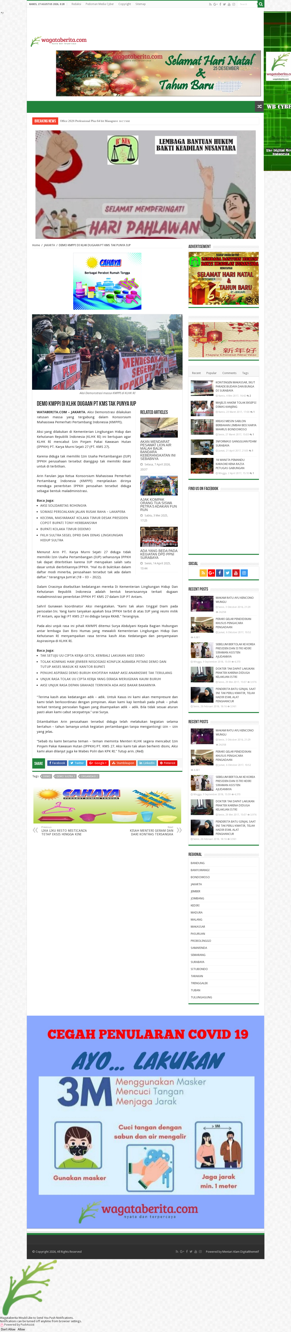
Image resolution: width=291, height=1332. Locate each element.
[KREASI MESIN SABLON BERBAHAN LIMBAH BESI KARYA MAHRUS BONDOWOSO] (202, 427)
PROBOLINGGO (201, 940)
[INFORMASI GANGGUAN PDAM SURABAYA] (202, 447)
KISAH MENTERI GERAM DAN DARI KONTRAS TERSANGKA (151, 831)
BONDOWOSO (200, 877)
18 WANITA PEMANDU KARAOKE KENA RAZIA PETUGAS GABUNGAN (230, 464)
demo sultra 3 (66, 776)
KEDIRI (195, 905)
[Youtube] (229, 4)
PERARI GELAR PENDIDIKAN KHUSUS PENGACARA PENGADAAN (233, 623)
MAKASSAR (198, 926)
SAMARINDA (199, 948)
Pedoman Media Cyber (100, 4)
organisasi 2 (89, 776)
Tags (245, 373)
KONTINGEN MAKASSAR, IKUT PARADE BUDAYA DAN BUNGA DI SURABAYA (235, 386)
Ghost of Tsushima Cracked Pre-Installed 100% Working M (96, 121)
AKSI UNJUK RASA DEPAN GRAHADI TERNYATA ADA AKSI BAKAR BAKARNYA (97, 685)
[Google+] (215, 4)
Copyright (124, 4)
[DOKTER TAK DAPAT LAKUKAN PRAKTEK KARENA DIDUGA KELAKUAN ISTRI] (202, 674)
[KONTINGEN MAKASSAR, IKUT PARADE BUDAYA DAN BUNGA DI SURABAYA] (202, 388)
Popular (211, 373)
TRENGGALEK (199, 983)
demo (46, 776)
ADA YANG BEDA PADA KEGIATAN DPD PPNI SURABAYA (158, 554)
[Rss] (210, 4)
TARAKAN (197, 976)
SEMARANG (198, 955)
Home (36, 245)
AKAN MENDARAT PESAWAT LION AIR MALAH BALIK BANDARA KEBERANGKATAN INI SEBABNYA (158, 450)
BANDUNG (198, 863)
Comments (229, 373)
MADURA (197, 912)
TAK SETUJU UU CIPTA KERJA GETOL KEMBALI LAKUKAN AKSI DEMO (92, 655)
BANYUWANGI (200, 870)
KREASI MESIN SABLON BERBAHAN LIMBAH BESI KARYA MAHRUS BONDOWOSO (236, 425)
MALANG (196, 919)
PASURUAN (198, 933)
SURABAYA (197, 962)
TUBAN (195, 990)
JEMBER (195, 891)
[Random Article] (259, 106)
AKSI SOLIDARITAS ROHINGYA (63, 505)
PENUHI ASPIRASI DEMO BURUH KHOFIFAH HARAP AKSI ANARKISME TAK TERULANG (106, 673)
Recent (196, 373)
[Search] (261, 4)
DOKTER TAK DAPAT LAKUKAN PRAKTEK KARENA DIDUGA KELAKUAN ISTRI (235, 673)
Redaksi (76, 4)
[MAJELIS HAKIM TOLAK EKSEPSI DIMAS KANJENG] (202, 408)
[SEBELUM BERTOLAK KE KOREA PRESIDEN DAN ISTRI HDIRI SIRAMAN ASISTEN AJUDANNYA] (202, 650)
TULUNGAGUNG (201, 997)
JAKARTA (49, 245)
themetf (254, 1251)
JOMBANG (197, 898)
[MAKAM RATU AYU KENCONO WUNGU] (202, 603)
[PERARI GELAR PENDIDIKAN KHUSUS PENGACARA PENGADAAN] (202, 624)
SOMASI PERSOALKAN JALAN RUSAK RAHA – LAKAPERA (82, 512)
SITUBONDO (199, 969)
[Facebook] (220, 4)
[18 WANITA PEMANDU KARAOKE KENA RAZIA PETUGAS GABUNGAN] (202, 465)
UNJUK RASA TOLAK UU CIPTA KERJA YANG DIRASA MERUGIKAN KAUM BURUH (100, 679)
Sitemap (140, 4)
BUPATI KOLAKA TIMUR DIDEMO (65, 529)
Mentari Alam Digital (235, 1251)
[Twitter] (224, 4)
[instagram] (234, 4)
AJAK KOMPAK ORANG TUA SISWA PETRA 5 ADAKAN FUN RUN (158, 505)
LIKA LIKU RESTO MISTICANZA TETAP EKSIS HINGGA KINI (64, 831)
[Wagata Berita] (58, 40)
